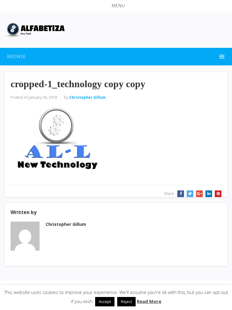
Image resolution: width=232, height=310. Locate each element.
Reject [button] (126, 301)
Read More (149, 301)
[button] (116, 6)
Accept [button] (105, 301)
